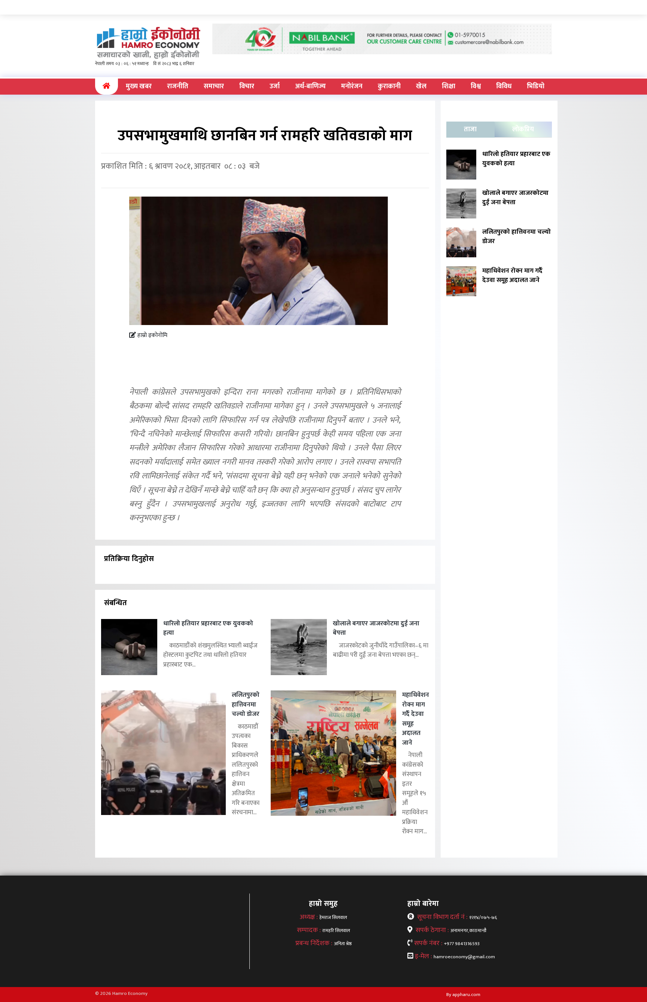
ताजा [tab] (470, 129)
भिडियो (535, 86)
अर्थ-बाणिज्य (310, 86)
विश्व (476, 86)
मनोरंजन (351, 86)
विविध (503, 86)
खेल (421, 86)
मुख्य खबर (139, 86)
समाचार (214, 86)
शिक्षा (448, 86)
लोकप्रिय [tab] (523, 129)
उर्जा (275, 86)
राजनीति (177, 86)
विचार (246, 86)
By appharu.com (463, 994)
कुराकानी (389, 86)
